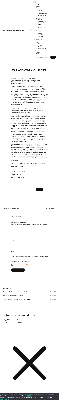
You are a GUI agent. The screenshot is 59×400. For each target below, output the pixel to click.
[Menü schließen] (34, 2)
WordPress (54, 329)
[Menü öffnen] (31, 30)
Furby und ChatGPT (50, 208)
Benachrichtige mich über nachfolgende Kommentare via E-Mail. (23, 258)
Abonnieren (39, 189)
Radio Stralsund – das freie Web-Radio (13, 30)
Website (12, 251)
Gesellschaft (22, 72)
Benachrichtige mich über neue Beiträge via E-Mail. (21, 261)
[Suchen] (53, 57)
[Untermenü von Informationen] (42, 9)
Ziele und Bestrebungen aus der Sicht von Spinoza (17, 299)
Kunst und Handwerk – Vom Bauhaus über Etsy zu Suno (18, 291)
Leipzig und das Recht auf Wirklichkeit (13, 303)
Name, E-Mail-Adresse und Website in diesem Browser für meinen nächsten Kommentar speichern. (30, 256)
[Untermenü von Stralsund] (40, 18)
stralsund (17, 72)
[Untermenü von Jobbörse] (40, 31)
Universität (31, 72)
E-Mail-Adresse (14, 245)
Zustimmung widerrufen (4, 399)
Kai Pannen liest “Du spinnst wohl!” (11, 208)
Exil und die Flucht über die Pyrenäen (13, 295)
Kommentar (13, 227)
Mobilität (27, 72)
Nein (30, 395)
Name (12, 240)
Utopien (35, 72)
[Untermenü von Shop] (38, 42)
